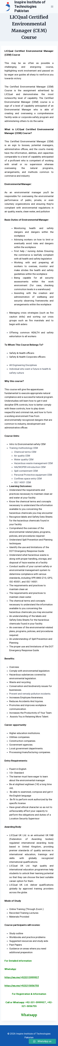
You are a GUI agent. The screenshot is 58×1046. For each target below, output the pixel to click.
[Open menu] (52, 6)
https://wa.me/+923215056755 (22, 985)
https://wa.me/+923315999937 (22, 977)
